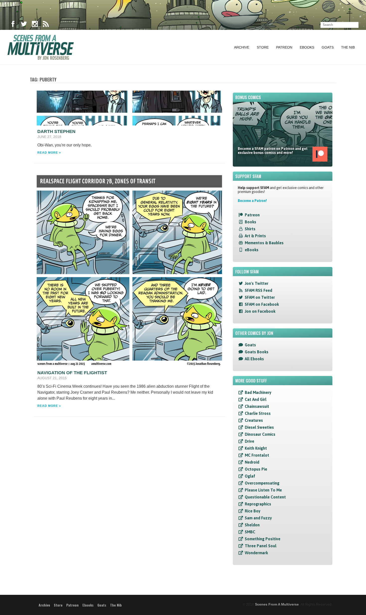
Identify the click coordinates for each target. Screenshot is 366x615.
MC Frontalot (257, 455)
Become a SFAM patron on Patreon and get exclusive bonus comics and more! (272, 151)
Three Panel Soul (260, 546)
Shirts (250, 229)
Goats (328, 47)
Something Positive (262, 539)
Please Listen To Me (263, 490)
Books (250, 222)
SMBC (250, 532)
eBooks (251, 249)
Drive (249, 441)
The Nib (348, 47)
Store (263, 47)
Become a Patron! (252, 201)
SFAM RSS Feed (258, 290)
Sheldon (252, 525)
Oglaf (250, 476)
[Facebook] (12, 25)
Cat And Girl (255, 399)
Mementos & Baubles (264, 243)
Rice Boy (252, 511)
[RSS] (45, 25)
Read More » (49, 152)
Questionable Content (265, 497)
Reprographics (258, 504)
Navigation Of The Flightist (72, 372)
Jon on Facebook (260, 311)
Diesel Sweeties (259, 427)
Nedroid (252, 462)
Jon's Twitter (256, 283)
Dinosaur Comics (260, 434)
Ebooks (307, 47)
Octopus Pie (256, 469)
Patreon (284, 47)
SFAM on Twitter (260, 297)
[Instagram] (34, 25)
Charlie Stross (258, 413)
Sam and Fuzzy (258, 518)
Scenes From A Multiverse (277, 604)
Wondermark (256, 553)
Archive (241, 47)
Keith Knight (256, 448)
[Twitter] (23, 25)
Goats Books (256, 352)
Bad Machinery (258, 392)
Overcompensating (262, 483)
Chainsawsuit (257, 406)
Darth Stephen (56, 131)
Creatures (254, 420)
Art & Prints (255, 236)
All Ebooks (254, 359)
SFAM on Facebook (262, 304)
